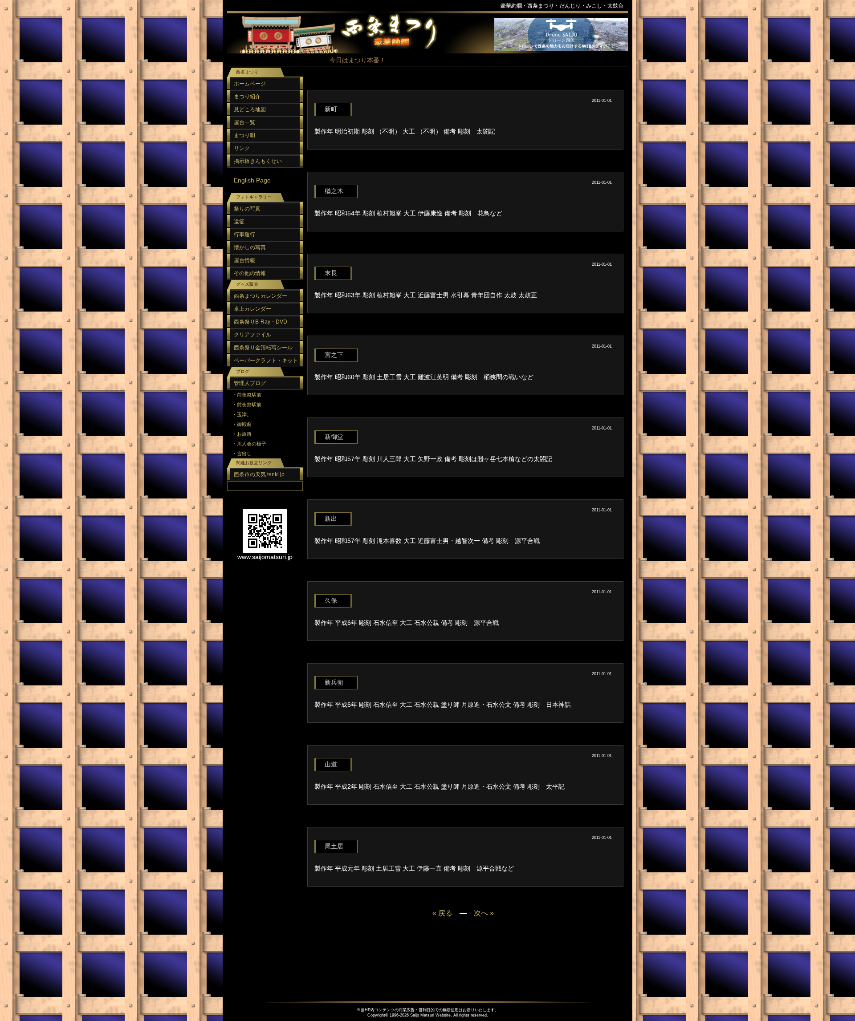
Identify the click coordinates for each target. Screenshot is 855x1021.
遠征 (239, 222)
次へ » (484, 913)
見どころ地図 (250, 109)
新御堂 (334, 436)
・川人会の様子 (249, 443)
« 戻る (442, 913)
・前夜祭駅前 (246, 394)
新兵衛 (334, 682)
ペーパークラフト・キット (266, 360)
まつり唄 (244, 135)
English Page (252, 180)
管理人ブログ (250, 383)
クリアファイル (252, 335)
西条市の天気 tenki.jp (259, 474)
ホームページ (250, 84)
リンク (242, 148)
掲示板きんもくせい (258, 161)
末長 (331, 272)
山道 (331, 764)
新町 (331, 109)
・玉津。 (242, 414)
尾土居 (334, 846)
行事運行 (244, 234)
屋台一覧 (244, 122)
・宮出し (242, 453)
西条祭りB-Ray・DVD (260, 322)
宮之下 (334, 354)
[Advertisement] (463, 84)
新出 (331, 518)
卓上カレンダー (252, 309)
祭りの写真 (247, 209)
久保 (331, 600)
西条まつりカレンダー (260, 296)
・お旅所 (242, 434)
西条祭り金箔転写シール (263, 347)
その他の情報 (250, 273)
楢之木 (334, 190)
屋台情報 (244, 260)
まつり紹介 (247, 96)
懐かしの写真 (250, 247)
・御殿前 (242, 424)
